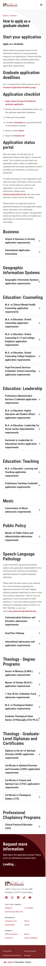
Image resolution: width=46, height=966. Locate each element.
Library (26, 925)
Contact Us (9, 938)
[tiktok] (24, 897)
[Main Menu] (41, 5)
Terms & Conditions (30, 951)
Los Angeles (28, 908)
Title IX (26, 921)
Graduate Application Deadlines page (19, 87)
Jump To (20, 962)
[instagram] (12, 897)
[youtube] (29, 897)
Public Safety (10, 925)
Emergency (27, 955)
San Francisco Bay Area (14, 912)
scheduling (18, 122)
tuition (21, 130)
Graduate (10, 16)
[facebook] (6, 897)
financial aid (19, 136)
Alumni (26, 934)
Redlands (8, 908)
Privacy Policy (7, 951)
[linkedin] (18, 897)
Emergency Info (11, 921)
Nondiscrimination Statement (12, 955)
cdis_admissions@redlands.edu (22, 611)
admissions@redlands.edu (14, 194)
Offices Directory (11, 934)
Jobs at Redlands (30, 938)
